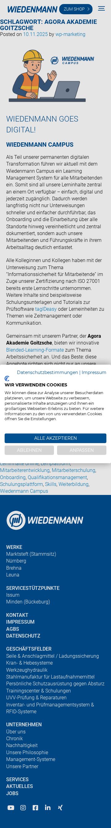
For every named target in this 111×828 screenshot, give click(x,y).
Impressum (94, 372)
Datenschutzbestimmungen (47, 372)
